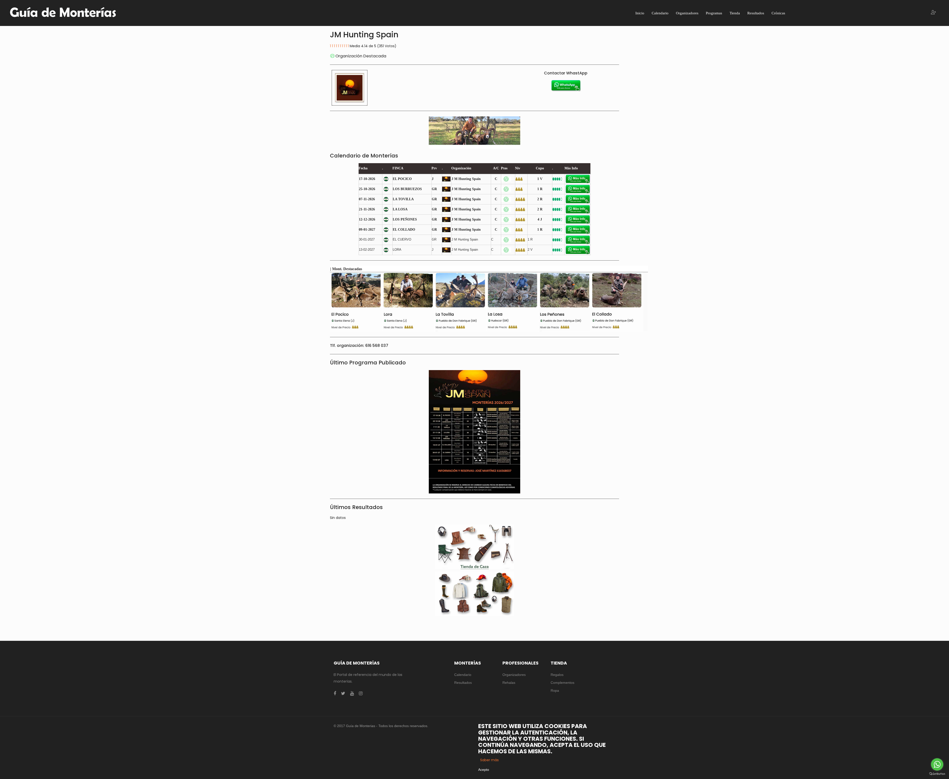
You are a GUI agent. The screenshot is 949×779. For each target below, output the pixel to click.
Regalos (557, 675)
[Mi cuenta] (933, 12)
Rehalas (508, 683)
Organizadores (514, 675)
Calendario (462, 675)
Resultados (463, 683)
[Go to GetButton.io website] (937, 774)
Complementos (562, 683)
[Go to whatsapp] (937, 764)
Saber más (489, 759)
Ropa (555, 690)
